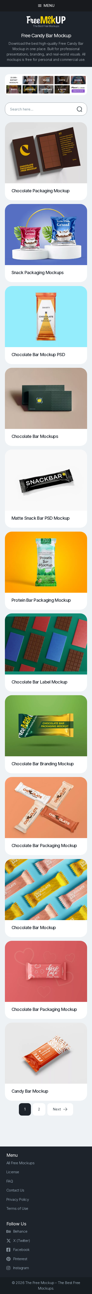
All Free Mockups (20, 1163)
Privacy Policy (17, 1199)
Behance (20, 1231)
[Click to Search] (79, 109)
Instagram (21, 1268)
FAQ (9, 1181)
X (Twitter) (21, 1240)
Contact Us (15, 1190)
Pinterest (20, 1259)
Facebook (21, 1249)
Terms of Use (17, 1208)
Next (57, 1109)
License (12, 1172)
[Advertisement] (48, 1126)
